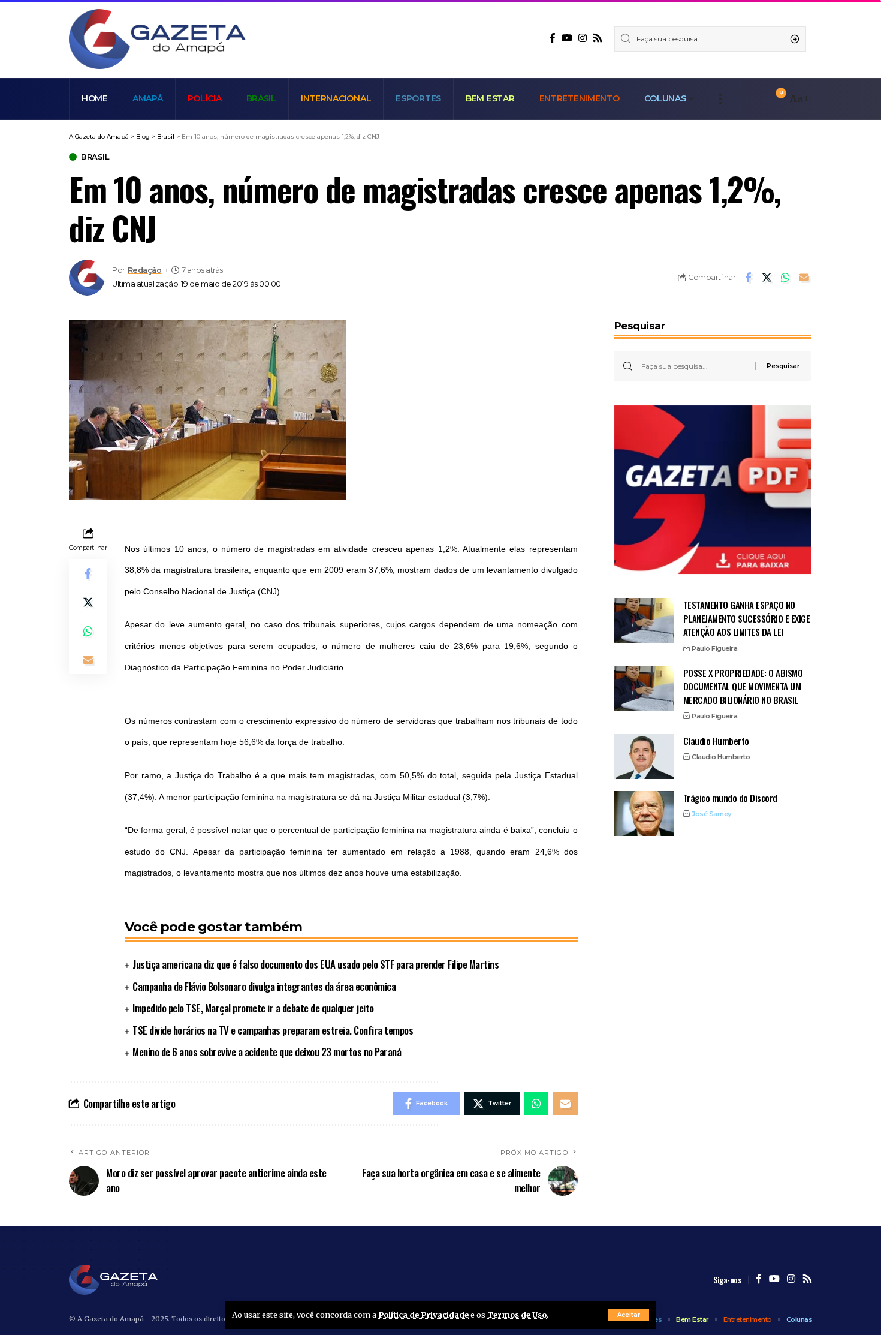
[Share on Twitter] (766, 277)
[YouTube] (567, 38)
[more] (720, 99)
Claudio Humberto (716, 740)
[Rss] (597, 38)
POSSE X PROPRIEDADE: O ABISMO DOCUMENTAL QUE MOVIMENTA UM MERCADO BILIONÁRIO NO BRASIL (743, 686)
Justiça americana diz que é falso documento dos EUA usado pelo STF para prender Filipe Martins (315, 964)
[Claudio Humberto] (644, 756)
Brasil (95, 157)
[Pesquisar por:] (693, 366)
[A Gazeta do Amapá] (157, 39)
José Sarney (711, 814)
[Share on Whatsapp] (785, 277)
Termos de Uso (517, 1314)
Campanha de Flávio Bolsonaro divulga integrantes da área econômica (264, 986)
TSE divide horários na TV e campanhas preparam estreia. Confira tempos (272, 1030)
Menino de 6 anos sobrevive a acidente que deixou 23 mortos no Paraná (266, 1051)
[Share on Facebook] (748, 277)
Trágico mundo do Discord (730, 797)
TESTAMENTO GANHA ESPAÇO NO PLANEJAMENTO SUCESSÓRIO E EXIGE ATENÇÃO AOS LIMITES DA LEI (746, 618)
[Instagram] (582, 38)
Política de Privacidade (423, 1314)
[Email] (803, 277)
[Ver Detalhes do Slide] (712, 490)
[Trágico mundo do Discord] (644, 813)
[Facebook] (553, 38)
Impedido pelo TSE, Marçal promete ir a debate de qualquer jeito (253, 1007)
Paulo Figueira (714, 648)
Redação (145, 270)
